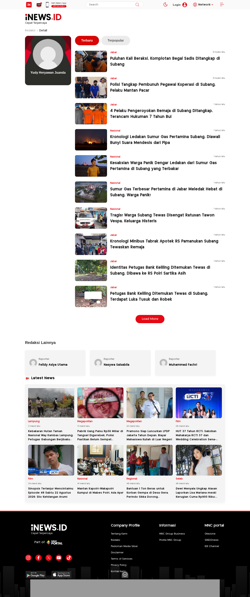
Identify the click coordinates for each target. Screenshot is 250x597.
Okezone (210, 534)
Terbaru (87, 40)
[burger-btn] (222, 5)
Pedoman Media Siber (124, 546)
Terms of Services (121, 559)
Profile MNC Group (170, 540)
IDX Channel (212, 546)
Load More (150, 318)
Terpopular (116, 40)
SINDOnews (212, 540)
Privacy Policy (119, 565)
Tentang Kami (119, 534)
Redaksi (30, 30)
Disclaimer (117, 553)
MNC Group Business (172, 534)
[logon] (29, 5)
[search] (137, 5)
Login (177, 4)
